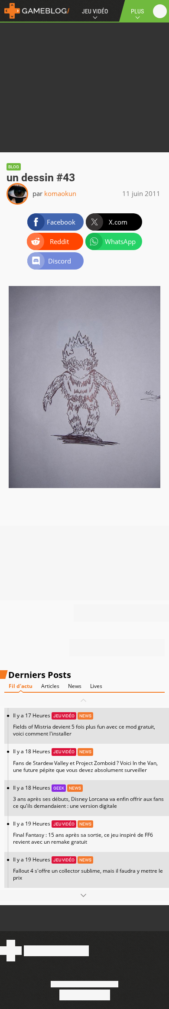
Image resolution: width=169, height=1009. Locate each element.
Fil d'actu (20, 686)
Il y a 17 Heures (84, 724)
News (74, 686)
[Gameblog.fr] (34, 11)
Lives (96, 686)
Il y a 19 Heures (83, 832)
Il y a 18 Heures (85, 760)
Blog (13, 166)
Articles (50, 686)
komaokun (60, 193)
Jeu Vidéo (95, 11)
